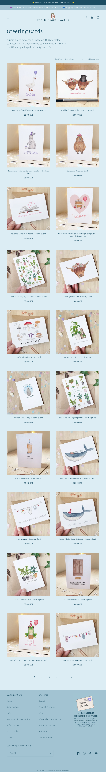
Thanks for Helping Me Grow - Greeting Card (28, 297)
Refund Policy (13, 725)
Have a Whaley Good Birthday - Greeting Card (77, 539)
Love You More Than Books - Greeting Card (28, 234)
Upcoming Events (47, 725)
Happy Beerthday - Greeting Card (28, 478)
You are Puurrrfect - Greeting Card (77, 357)
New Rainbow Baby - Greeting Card (77, 660)
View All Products (47, 707)
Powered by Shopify (62, 770)
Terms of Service (46, 737)
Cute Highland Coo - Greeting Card (77, 297)
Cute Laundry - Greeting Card (28, 539)
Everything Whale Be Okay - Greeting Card (77, 478)
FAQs (9, 713)
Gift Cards (43, 731)
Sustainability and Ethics (18, 719)
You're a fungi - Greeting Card (28, 357)
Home (9, 701)
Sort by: (58, 59)
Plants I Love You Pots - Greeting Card (28, 600)
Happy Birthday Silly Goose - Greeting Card (28, 110)
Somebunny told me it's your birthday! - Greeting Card (28, 172)
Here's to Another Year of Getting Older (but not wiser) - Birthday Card (77, 235)
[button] (8, 17)
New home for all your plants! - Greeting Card (77, 418)
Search (42, 701)
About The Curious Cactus (50, 719)
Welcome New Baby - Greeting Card (28, 418)
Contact (10, 737)
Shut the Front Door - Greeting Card (77, 600)
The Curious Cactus (48, 770)
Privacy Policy (13, 731)
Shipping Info (13, 707)
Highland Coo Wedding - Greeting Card (77, 110)
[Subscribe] (50, 753)
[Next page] (71, 677)
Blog (41, 713)
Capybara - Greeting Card (77, 171)
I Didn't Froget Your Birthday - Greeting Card (28, 660)
